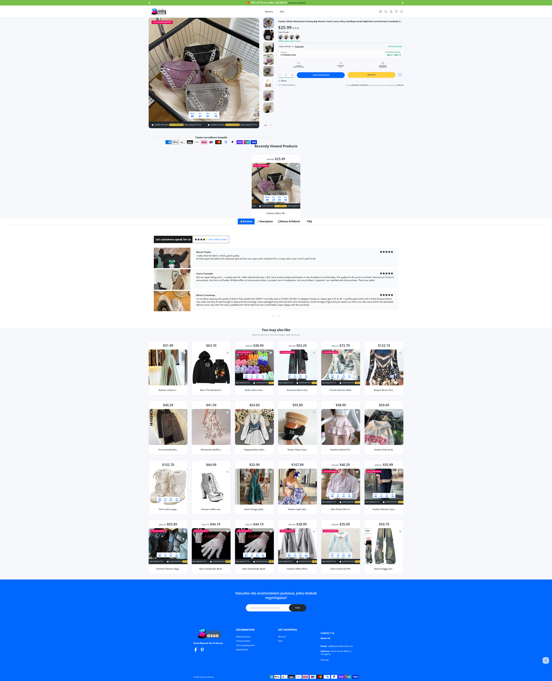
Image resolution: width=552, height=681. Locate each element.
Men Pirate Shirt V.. (341, 509)
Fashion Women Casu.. (383, 509)
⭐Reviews (246, 221)
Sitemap (325, 659)
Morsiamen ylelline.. (211, 449)
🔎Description (265, 221)
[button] (149, 3)
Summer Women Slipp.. (168, 568)
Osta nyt (371, 75)
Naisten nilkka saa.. (211, 509)
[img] (201, 239)
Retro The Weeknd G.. (211, 390)
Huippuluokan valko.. (254, 449)
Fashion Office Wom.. (297, 568)
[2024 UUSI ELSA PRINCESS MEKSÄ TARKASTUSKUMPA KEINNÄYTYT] (340, 546)
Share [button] (284, 80)
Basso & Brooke (207, 677)
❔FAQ (308, 221)
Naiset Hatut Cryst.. (298, 449)
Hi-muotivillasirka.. (168, 449)
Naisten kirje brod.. (384, 449)
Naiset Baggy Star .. (384, 568)
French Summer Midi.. (341, 390)
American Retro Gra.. (297, 390)
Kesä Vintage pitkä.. (254, 509)
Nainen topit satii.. (297, 509)
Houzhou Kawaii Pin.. (340, 449)
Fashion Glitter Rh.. (276, 213)
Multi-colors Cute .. (254, 390)
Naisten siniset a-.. (168, 390)
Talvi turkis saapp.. (168, 509)
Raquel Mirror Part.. (384, 390)
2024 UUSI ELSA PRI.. (340, 568)
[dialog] (386, 11)
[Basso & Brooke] (159, 11)
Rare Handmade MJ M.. (211, 568)
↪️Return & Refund (289, 221)
